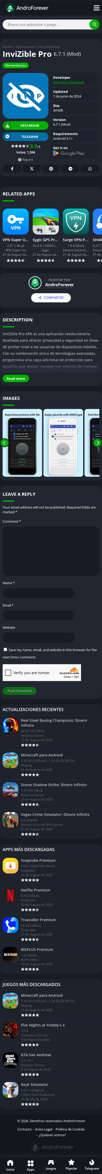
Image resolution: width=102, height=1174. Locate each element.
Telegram (70, 168)
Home (7, 46)
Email (8, 605)
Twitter (31, 168)
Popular (71, 1168)
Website (9, 627)
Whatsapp (90, 168)
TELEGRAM (29, 136)
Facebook (12, 168)
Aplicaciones (25, 46)
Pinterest (51, 168)
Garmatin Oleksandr (68, 82)
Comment (12, 521)
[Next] (97, 443)
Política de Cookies (70, 1129)
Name (9, 582)
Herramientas (49, 46)
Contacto (24, 1129)
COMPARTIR (53, 298)
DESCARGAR (29, 125)
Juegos (51, 1168)
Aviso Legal (43, 1129)
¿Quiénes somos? (52, 1135)
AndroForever (59, 285)
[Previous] (4, 443)
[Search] (94, 24)
